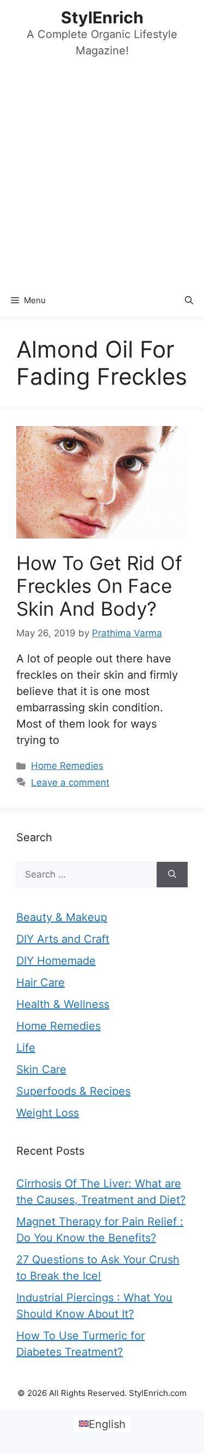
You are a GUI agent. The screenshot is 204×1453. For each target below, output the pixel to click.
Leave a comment (70, 782)
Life (25, 1047)
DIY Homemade (56, 960)
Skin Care (41, 1069)
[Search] (172, 875)
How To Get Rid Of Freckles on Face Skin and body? (99, 586)
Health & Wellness (62, 1004)
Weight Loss (47, 1112)
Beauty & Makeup (61, 917)
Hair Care (40, 982)
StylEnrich (102, 17)
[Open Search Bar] (189, 300)
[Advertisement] (102, 177)
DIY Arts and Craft (62, 938)
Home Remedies (67, 765)
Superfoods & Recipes (73, 1091)
